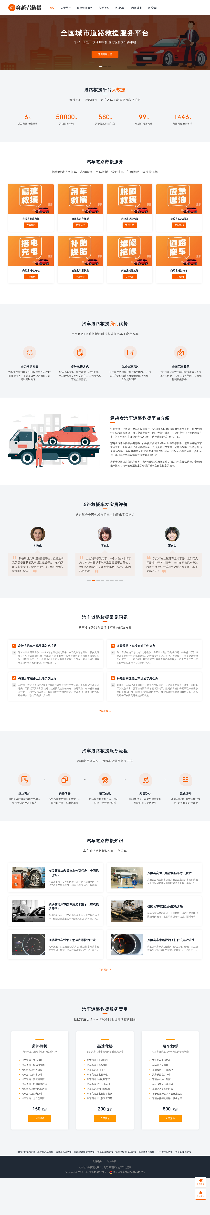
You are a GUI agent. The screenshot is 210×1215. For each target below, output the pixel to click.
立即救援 (201, 1182)
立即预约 (31, 225)
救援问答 (104, 7)
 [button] (204, 42)
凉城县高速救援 (64, 1152)
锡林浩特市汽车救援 (125, 1152)
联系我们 (153, 7)
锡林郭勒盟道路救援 (84, 1152)
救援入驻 (201, 1194)
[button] (100, 66)
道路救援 (111, 1161)
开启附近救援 (105, 54)
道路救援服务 (85, 7)
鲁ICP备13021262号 (96, 1172)
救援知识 (120, 7)
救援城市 (136, 7)
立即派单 (39, 1118)
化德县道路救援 (146, 1152)
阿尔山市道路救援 (26, 1152)
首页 (52, 7)
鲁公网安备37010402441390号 (129, 1172)
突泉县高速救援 (183, 1152)
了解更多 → (105, 711)
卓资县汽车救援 (45, 1152)
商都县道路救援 (105, 1152)
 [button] (5, 42)
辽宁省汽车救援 (165, 1152)
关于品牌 (66, 7)
